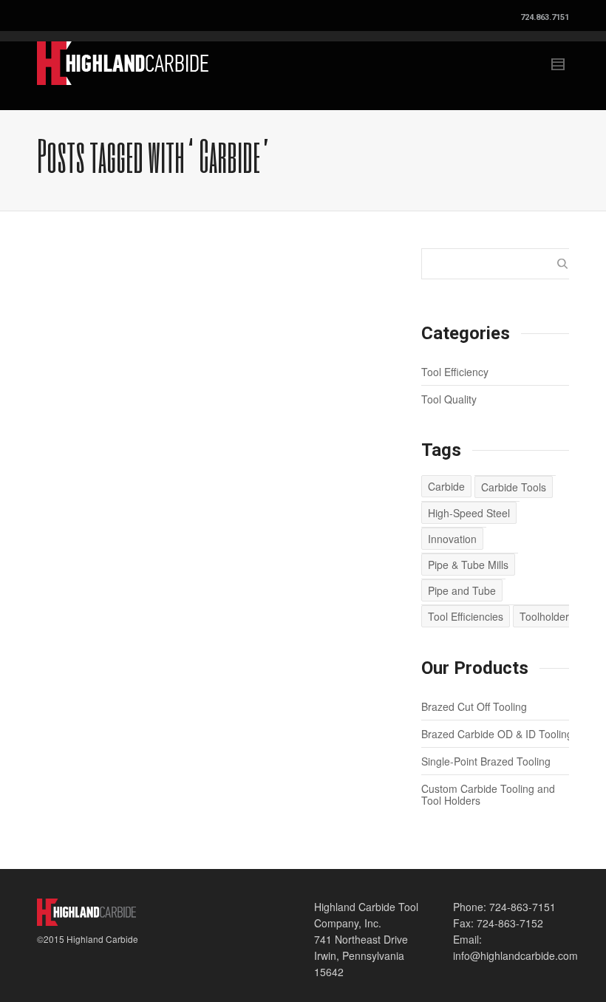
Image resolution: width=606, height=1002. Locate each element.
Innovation (452, 538)
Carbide (446, 486)
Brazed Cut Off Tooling (474, 706)
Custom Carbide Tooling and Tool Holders (488, 794)
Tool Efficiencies (465, 616)
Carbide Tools (513, 487)
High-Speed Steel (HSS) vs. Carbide (96, 407)
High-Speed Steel (469, 512)
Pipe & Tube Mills (468, 564)
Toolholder (544, 616)
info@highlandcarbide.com (515, 955)
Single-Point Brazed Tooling (486, 761)
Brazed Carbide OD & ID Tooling (497, 733)
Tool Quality (449, 399)
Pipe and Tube (462, 590)
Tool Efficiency (454, 371)
